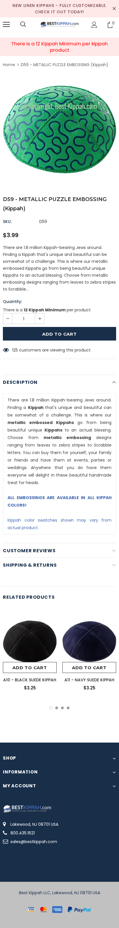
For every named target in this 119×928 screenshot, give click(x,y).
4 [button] (68, 707)
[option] (59, 129)
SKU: (7, 221)
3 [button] (62, 707)
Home (9, 65)
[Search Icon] (23, 24)
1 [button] (50, 707)
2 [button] (56, 707)
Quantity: (12, 301)
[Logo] (59, 24)
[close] (114, 9)
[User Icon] (94, 25)
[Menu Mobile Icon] (6, 24)
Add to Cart (29, 667)
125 (15, 350)
